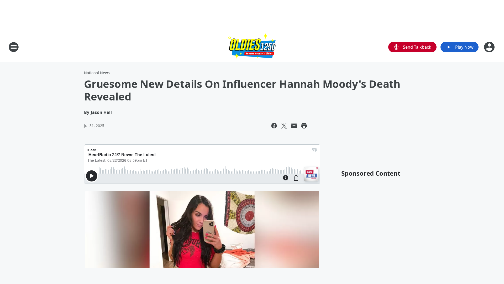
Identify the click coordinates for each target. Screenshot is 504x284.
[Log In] (490, 47)
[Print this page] (304, 125)
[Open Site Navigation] (13, 47)
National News (97, 72)
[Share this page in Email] (294, 125)
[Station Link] (252, 47)
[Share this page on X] (284, 125)
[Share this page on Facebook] (274, 125)
